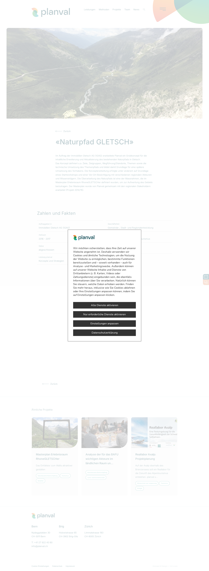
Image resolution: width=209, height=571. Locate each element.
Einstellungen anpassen (104, 323)
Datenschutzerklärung (105, 332)
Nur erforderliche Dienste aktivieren (104, 314)
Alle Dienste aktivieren (104, 305)
